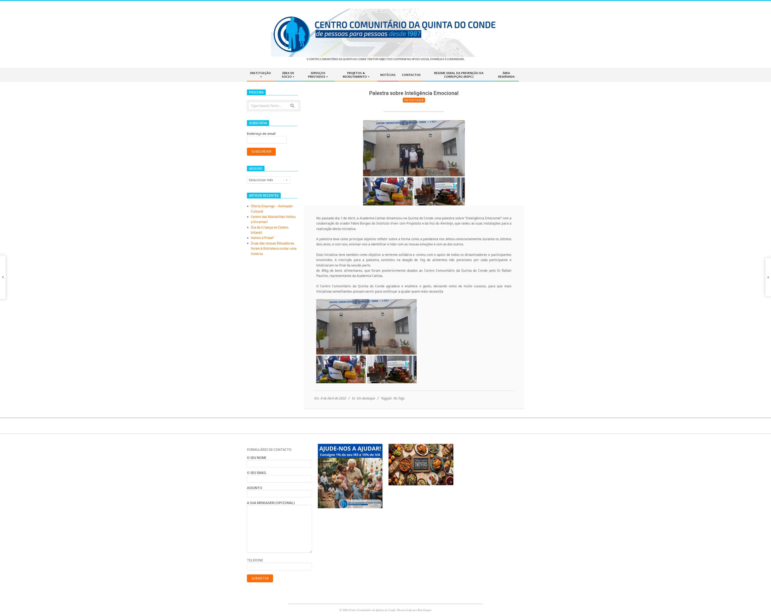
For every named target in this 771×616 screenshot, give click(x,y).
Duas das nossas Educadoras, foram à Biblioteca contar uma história (273, 248)
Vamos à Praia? (262, 238)
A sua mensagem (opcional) (271, 503)
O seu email (257, 473)
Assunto (254, 488)
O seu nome (256, 457)
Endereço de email (261, 133)
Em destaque (414, 100)
